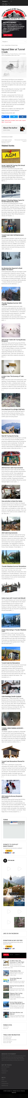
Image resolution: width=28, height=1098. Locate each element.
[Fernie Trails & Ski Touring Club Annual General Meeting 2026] (14, 157)
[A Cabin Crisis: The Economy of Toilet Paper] (14, 368)
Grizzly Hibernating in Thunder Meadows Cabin (14, 630)
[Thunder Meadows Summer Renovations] (14, 558)
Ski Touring (7, 54)
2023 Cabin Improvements (9, 533)
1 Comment (15, 982)
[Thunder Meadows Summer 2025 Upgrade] (14, 294)
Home (3, 45)
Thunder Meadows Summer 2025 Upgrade (11, 303)
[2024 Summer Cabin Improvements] (14, 459)
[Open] (8, 869)
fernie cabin (19, 120)
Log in (3, 1079)
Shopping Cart (5, 1070)
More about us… (21, 1060)
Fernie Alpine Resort (7, 1036)
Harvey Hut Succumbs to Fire (17, 986)
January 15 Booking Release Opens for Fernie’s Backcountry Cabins (13, 201)
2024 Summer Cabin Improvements (12, 468)
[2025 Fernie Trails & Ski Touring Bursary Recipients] (14, 331)
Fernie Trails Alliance (7, 1041)
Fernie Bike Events (7, 1038)
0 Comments (20, 973)
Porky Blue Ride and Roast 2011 (16, 979)
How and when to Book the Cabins (12, 501)
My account (4, 1069)
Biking (14, 972)
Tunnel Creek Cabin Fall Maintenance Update (13, 235)
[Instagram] (12, 872)
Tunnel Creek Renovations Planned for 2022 (13, 762)
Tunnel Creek (21, 54)
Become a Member (6, 1066)
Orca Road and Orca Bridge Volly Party (13, 409)
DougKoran (19, 972)
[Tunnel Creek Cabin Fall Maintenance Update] (14, 226)
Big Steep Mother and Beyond (16, 1013)
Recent (11, 954)
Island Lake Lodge (7, 1042)
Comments (17, 954)
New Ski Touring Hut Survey (10, 436)
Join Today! (7, 35)
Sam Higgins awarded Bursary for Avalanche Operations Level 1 (7, 141)
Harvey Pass (18, 963)
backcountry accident (10, 120)
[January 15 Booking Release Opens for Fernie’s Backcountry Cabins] (14, 191)
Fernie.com (5, 1028)
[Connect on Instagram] (8, 4)
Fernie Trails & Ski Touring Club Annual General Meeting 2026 (13, 166)
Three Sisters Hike (15, 971)
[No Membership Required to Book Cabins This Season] (14, 259)
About (14, 963)
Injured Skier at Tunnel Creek (13, 51)
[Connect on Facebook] (6, 4)
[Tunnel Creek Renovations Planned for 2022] (14, 753)
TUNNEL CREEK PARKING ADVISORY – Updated (13, 728)
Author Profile (6, 130)
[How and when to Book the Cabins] (14, 492)
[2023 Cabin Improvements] (14, 524)
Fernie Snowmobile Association (9, 1039)
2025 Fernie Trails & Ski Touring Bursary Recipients (13, 340)
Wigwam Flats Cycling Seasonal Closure (16, 994)
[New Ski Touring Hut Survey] (14, 427)
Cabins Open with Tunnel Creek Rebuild (13, 598)
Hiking (17, 996)
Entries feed (4, 1081)
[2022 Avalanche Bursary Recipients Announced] (14, 787)
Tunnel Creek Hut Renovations (11, 663)
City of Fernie (6, 1027)
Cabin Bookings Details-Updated (11, 696)
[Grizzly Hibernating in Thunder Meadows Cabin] (14, 621)
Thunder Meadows (14, 54)
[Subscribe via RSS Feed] (3, 4)
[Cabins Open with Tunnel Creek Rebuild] (14, 589)
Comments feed (5, 1083)
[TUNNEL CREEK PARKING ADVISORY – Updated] (14, 719)
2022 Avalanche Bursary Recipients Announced (12, 796)
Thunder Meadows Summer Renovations (14, 566)
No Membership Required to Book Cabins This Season (12, 268)
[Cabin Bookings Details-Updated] (14, 688)
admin (3, 55)
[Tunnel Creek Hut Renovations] (14, 654)
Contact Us (4, 1072)
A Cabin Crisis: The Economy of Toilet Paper (13, 377)
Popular (6, 954)
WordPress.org (5, 1085)
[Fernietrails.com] (14, 19)
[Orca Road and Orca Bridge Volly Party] (14, 401)
